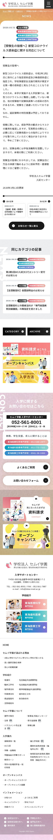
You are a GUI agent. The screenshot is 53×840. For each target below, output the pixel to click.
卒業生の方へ (36, 818)
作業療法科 (9, 694)
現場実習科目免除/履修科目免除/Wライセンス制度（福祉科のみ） (40, 756)
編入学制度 (35, 741)
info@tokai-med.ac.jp (30, 589)
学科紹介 (7, 674)
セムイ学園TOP (8, 11)
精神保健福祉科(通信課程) (30, 689)
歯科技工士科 (24, 694)
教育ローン (9, 759)
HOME (6, 644)
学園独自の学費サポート (14, 755)
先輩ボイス (9, 806)
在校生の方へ (13, 818)
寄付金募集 (32, 720)
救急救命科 (24, 698)
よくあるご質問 (31, 797)
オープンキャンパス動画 (14, 784)
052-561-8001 (19, 586)
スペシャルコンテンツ (33, 806)
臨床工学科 (9, 684)
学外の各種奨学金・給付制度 (13, 766)
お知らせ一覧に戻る (28, 225)
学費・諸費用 (10, 750)
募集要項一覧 (10, 741)
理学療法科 (9, 689)
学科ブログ (29, 802)
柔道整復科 (9, 698)
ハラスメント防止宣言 (12, 727)
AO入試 (7, 745)
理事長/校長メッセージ (37, 716)
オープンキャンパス (12, 775)
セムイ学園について (12, 710)
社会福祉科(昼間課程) (28, 680)
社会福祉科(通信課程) (28, 684)
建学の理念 (9, 716)
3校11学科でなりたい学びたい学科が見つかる (24, 658)
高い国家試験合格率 (12, 662)
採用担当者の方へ (15, 821)
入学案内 (7, 736)
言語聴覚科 (9, 703)
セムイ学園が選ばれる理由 (16, 652)
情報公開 (31, 725)
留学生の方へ (36, 821)
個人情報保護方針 (37, 825)
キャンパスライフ (12, 802)
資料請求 (11, 825)
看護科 (7, 680)
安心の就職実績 (11, 667)
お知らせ (19, 11)
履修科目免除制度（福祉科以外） (39, 747)
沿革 (6, 720)
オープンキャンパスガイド (15, 780)
